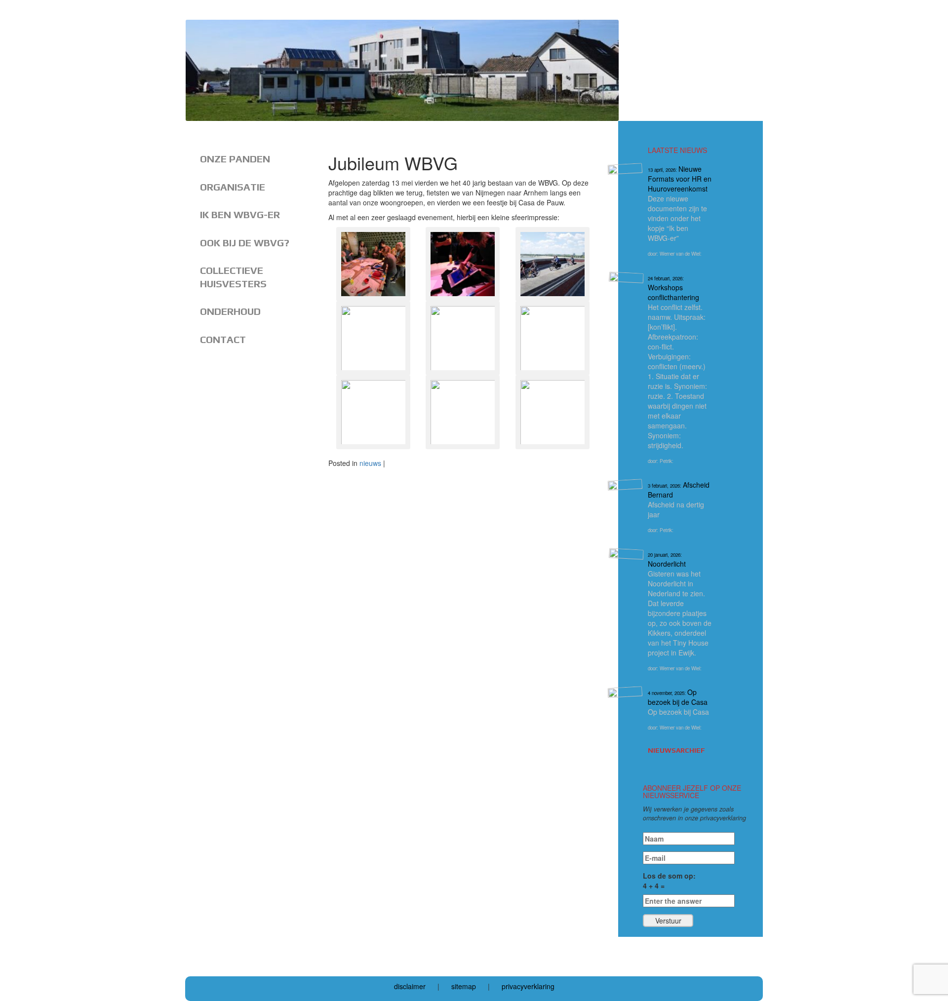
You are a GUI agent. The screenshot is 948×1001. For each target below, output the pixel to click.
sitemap (463, 986)
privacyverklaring (528, 986)
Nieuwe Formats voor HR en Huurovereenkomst (679, 178)
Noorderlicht (667, 560)
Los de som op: (669, 880)
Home (221, 128)
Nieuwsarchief (676, 750)
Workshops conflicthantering (673, 288)
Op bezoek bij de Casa (678, 697)
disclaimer (410, 986)
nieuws (370, 463)
